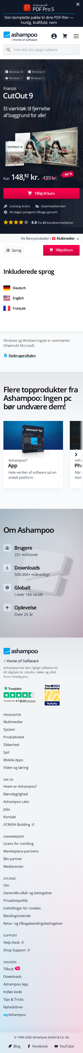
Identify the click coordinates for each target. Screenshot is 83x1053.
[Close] (78, 4)
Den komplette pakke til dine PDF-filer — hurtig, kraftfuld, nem (38, 20)
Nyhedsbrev (13, 1007)
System (9, 729)
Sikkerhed (11, 744)
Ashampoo (14, 1015)
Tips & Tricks (13, 999)
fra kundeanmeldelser (52, 222)
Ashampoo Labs (16, 801)
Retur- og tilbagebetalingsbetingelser (33, 923)
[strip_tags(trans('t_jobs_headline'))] (52, 695)
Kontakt (9, 817)
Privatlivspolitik (15, 900)
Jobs (6, 809)
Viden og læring (16, 767)
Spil (6, 752)
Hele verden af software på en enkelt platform (32, 475)
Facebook (40, 1046)
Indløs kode (12, 991)
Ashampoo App (15, 984)
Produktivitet (13, 737)
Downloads (12, 976)
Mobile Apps (13, 760)
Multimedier (13, 722)
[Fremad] (76, 455)
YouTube (67, 1046)
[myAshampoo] (54, 36)
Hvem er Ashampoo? (20, 786)
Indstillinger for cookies (22, 908)
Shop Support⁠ (14, 950)
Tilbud (11, 968)
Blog (16, 1046)
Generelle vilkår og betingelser (27, 893)
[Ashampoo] (20, 651)
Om (6, 885)
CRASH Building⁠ (16, 824)
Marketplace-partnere (21, 851)
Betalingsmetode (17, 915)
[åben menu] (76, 36)
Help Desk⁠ (11, 942)
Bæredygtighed (15, 794)
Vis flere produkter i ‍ (47, 238)
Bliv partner (12, 859)
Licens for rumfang (18, 843)
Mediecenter (13, 866)
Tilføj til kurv (44, 193)
